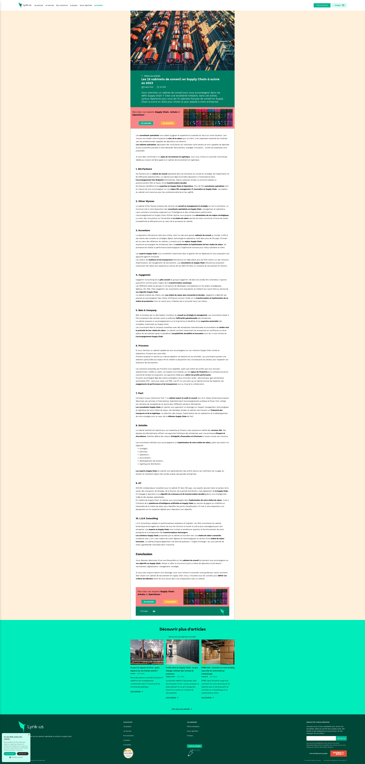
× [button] (28, 734)
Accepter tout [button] (10, 753)
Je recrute (127, 731)
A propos (126, 740)
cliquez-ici (330, 747)
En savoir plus (19, 750)
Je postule (127, 726)
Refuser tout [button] (23, 753)
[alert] (16, 747)
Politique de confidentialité (37, 760)
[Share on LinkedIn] (154, 611)
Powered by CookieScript (16, 760)
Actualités (127, 745)
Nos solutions (128, 736)
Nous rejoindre (192, 731)
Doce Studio (341, 760)
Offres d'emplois (193, 726)
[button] (16, 757)
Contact (190, 736)
